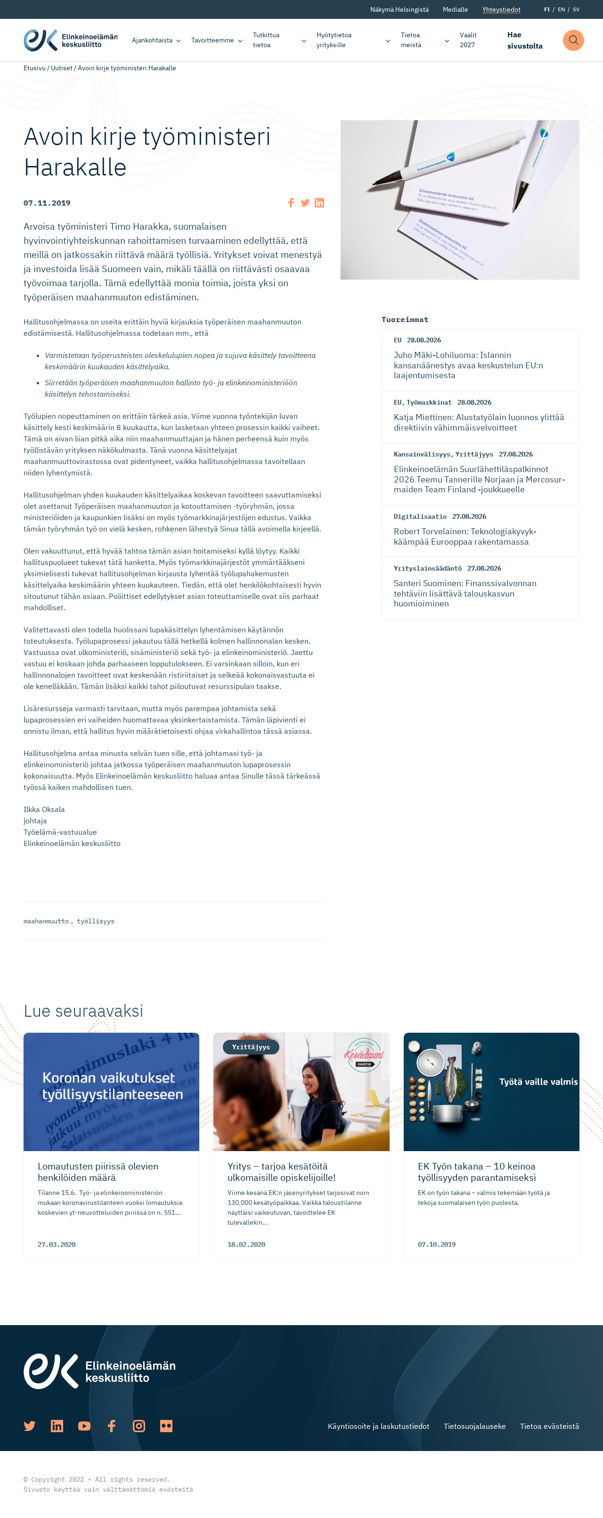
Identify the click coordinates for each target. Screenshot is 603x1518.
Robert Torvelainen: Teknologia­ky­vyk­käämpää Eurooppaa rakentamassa (465, 536)
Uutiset (62, 68)
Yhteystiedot (501, 9)
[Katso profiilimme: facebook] (111, 1426)
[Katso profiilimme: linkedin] (57, 1426)
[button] (573, 40)
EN (561, 9)
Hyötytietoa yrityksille (334, 40)
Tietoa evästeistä (549, 1426)
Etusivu (35, 68)
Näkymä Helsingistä (399, 9)
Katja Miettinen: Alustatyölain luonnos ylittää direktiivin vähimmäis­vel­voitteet (479, 422)
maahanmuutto (46, 921)
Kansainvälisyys (422, 454)
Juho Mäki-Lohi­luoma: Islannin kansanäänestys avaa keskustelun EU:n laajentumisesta (468, 365)
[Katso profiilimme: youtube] (84, 1426)
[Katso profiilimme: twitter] (30, 1426)
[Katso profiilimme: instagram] (139, 1426)
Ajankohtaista (152, 40)
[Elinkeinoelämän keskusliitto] (99, 1370)
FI (547, 9)
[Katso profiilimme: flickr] (166, 1426)
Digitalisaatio (420, 516)
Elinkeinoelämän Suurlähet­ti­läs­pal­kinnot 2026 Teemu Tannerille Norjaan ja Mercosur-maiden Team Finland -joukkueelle (479, 479)
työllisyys (95, 921)
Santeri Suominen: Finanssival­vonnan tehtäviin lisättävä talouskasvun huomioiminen (465, 593)
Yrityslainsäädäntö (428, 568)
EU (397, 340)
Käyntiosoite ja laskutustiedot (379, 1426)
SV (576, 9)
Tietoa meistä (411, 40)
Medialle (455, 9)
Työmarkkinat (429, 402)
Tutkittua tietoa (266, 40)
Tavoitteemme (212, 40)
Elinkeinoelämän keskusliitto (71, 40)
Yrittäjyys (474, 454)
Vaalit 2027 (468, 40)
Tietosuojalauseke (475, 1426)
